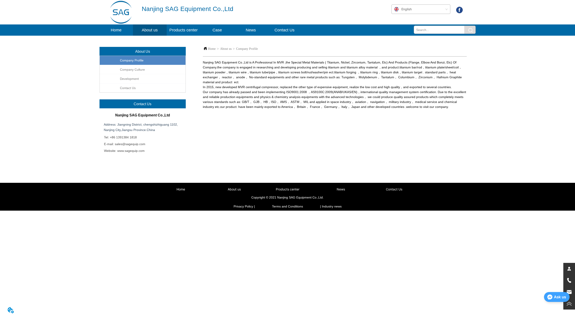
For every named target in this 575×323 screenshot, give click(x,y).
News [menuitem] (251, 30)
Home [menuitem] (116, 30)
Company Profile (247, 48)
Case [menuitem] (217, 30)
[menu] (234, 30)
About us (226, 48)
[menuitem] (150, 30)
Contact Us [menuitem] (284, 30)
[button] (149, 30)
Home (212, 48)
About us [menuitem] (234, 189)
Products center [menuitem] (287, 189)
